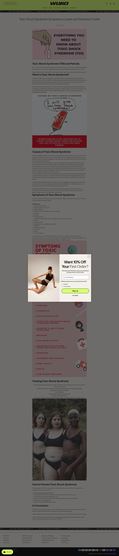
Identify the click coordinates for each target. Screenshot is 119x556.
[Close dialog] (89, 256)
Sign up (75, 291)
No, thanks (75, 295)
